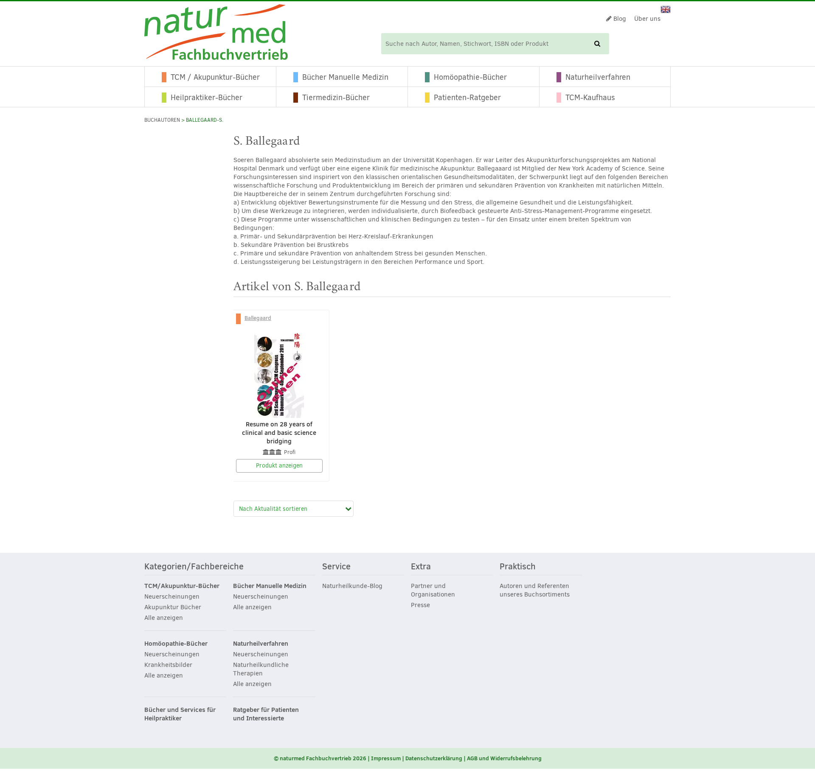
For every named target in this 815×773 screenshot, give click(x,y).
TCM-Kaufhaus (590, 97)
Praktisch (518, 566)
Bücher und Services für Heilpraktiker (180, 714)
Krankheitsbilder (168, 665)
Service (336, 566)
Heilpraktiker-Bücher (206, 97)
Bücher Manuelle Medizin (345, 77)
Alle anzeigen (163, 617)
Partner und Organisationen (433, 590)
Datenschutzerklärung (433, 758)
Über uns (647, 18)
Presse (420, 605)
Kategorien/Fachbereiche (194, 566)
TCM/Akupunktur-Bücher (181, 586)
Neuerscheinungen (172, 596)
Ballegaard (257, 318)
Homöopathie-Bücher (470, 77)
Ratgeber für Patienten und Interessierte (266, 714)
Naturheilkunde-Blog (352, 586)
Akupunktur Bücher (172, 607)
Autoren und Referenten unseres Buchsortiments (535, 590)
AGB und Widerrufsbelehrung (504, 758)
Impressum (386, 758)
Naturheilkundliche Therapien (261, 669)
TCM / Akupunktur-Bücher (215, 77)
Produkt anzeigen (279, 466)
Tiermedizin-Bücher (336, 97)
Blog (619, 18)
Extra (421, 566)
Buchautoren (162, 120)
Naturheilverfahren (597, 77)
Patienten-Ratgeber (467, 97)
